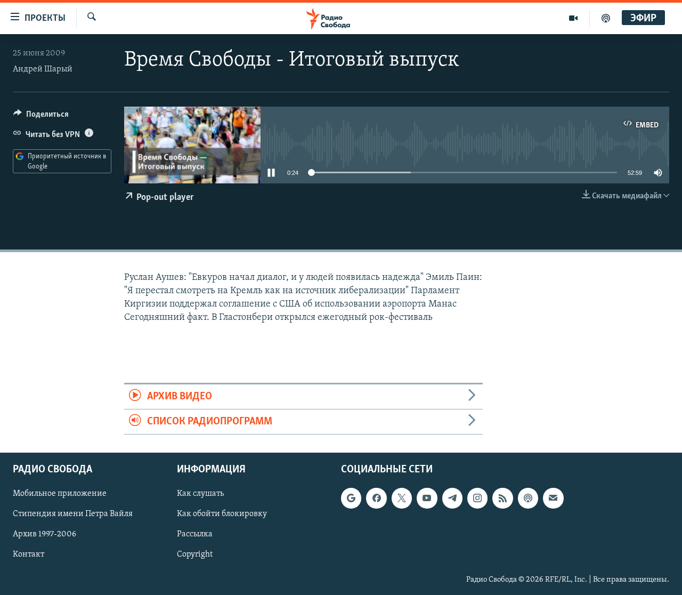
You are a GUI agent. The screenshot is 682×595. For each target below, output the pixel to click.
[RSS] (502, 498)
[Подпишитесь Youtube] (427, 498)
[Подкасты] (528, 498)
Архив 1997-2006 (44, 534)
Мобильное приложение (60, 494)
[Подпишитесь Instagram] (477, 498)
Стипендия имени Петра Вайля (73, 514)
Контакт (28, 555)
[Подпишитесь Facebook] (376, 498)
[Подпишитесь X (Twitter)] (402, 498)
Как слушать (200, 494)
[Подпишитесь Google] (351, 498)
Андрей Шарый (42, 69)
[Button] (41, 117)
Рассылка (195, 534)
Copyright (195, 555)
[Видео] (573, 18)
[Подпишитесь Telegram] (452, 498)
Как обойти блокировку (222, 514)
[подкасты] (606, 18)
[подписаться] (553, 498)
